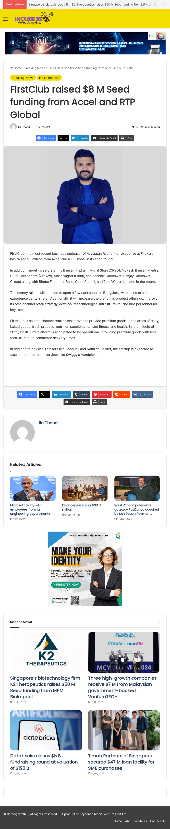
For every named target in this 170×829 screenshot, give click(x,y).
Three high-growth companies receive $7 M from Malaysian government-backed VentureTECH (122, 687)
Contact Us (158, 821)
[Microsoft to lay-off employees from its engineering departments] (33, 488)
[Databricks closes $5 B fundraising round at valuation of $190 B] (46, 730)
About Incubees (136, 821)
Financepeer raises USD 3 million (81, 507)
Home (17, 68)
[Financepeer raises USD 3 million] (85, 488)
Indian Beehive (49, 77)
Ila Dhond (24, 127)
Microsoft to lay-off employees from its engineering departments (30, 509)
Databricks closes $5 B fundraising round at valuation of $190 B (44, 762)
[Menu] (5, 20)
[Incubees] (34, 18)
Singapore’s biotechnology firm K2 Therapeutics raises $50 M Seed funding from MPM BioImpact (95, 4)
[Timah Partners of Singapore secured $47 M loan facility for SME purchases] (124, 730)
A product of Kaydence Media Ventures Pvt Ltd (94, 814)
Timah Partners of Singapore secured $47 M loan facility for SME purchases (121, 762)
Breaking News (34, 68)
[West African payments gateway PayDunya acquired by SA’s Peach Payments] (137, 488)
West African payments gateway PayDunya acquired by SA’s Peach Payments (136, 509)
